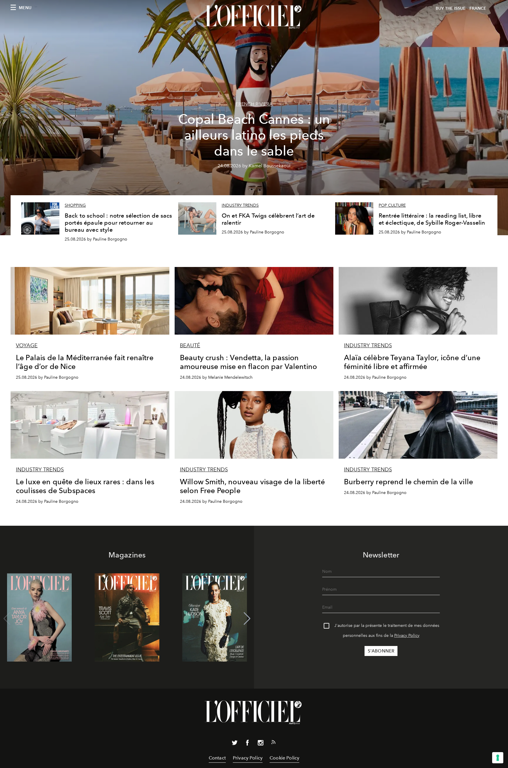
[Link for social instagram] (260, 744)
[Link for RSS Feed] (273, 743)
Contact (217, 758)
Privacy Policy (407, 635)
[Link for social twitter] (235, 744)
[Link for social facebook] (247, 744)
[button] (247, 618)
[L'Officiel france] (254, 17)
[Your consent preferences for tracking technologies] (497, 757)
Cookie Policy (284, 758)
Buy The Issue (451, 8)
